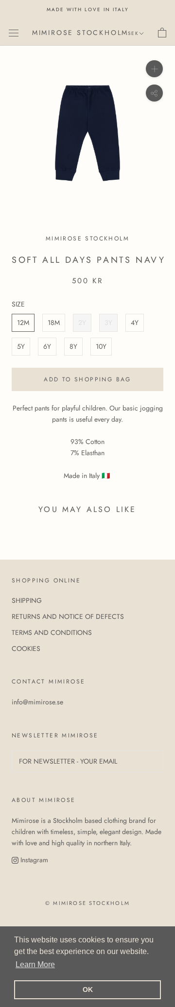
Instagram (33, 860)
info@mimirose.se (37, 702)
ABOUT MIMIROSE (44, 800)
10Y (101, 346)
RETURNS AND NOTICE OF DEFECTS (68, 616)
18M (54, 322)
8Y (73, 346)
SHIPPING (27, 600)
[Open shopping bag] (162, 32)
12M (23, 322)
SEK (133, 33)
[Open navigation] (13, 32)
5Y (21, 346)
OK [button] (88, 989)
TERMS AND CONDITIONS (52, 632)
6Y (47, 346)
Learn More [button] (35, 964)
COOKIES (26, 648)
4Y (135, 322)
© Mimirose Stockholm (87, 903)
